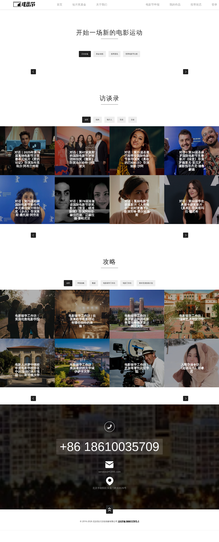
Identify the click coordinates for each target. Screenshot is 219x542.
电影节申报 (152, 4)
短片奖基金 (79, 4)
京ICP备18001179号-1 (128, 521)
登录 (214, 4)
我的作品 (175, 4)
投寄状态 (196, 4)
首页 (59, 4)
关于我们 (101, 4)
